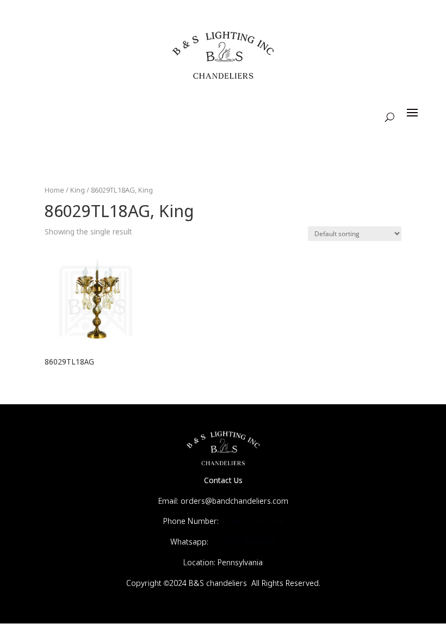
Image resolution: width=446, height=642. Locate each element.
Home (54, 190)
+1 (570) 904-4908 (243, 542)
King (77, 190)
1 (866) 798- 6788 (252, 522)
